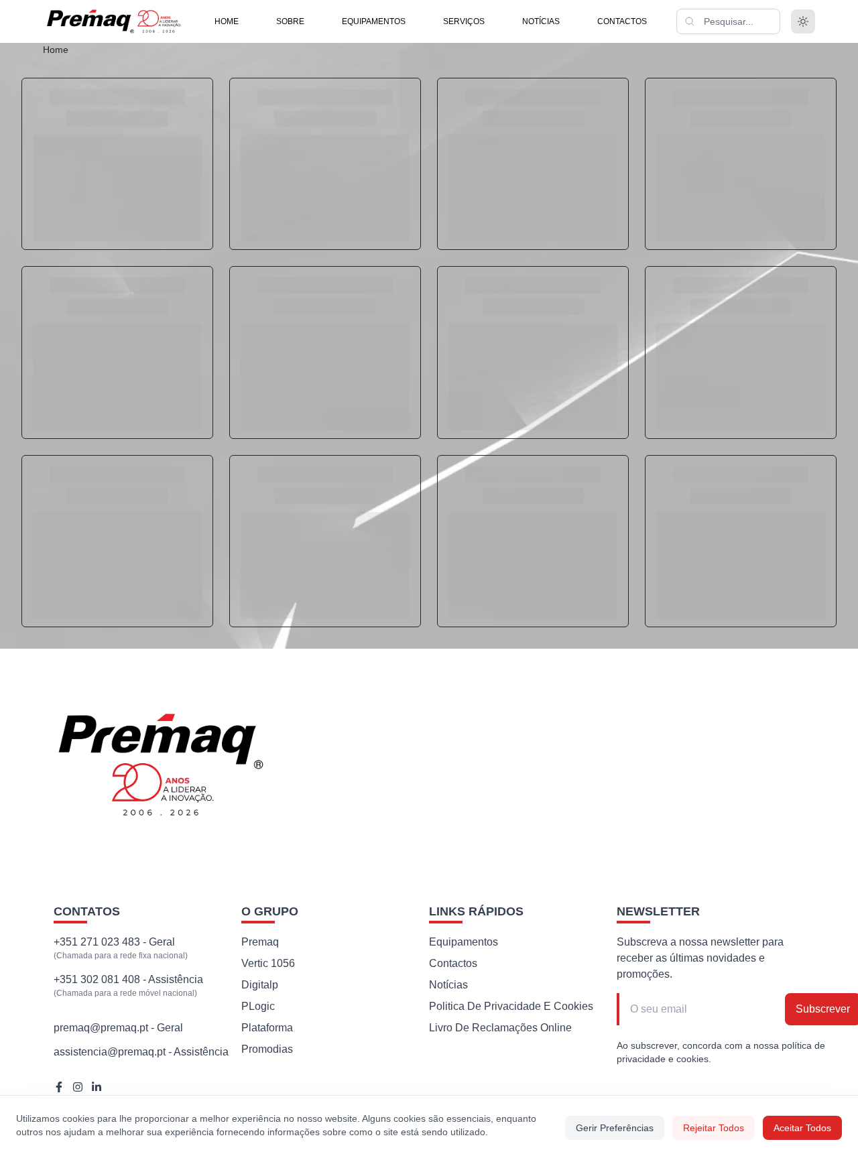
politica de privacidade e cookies (511, 1006)
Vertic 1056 (268, 963)
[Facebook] (59, 1087)
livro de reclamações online (500, 1027)
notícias (541, 21)
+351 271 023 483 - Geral (114, 942)
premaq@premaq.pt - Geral (118, 1027)
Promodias (267, 1049)
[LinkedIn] (96, 1087)
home (226, 21)
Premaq (260, 942)
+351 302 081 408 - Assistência (128, 979)
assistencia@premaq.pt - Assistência (141, 1051)
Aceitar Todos (802, 1127)
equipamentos (374, 21)
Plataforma (267, 1027)
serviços (464, 21)
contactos (622, 21)
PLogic (258, 1006)
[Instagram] (77, 1087)
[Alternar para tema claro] (803, 21)
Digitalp (259, 984)
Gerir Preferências (615, 1127)
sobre (290, 21)
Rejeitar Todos (713, 1127)
